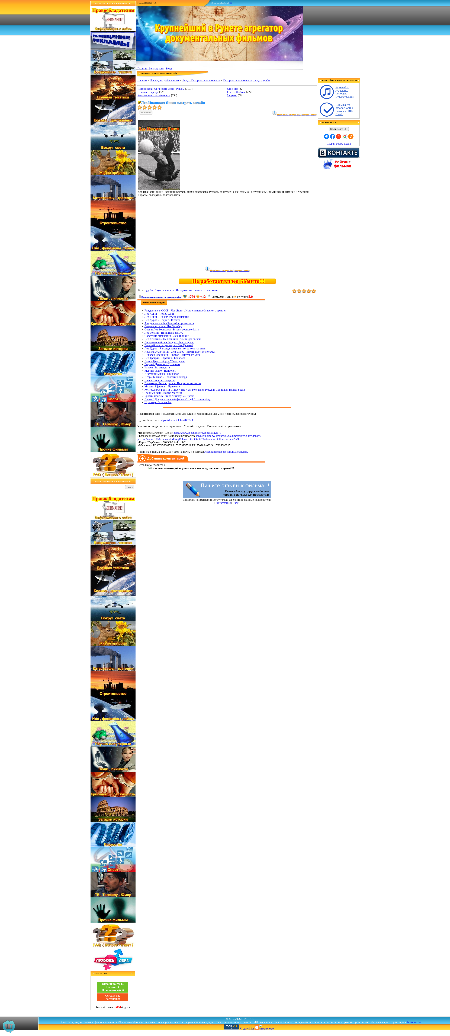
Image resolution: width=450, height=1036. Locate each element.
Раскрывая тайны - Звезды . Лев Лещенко (169, 342)
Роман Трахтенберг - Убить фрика (164, 361)
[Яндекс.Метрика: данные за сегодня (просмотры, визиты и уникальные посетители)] (266, 1027)
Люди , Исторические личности (201, 80)
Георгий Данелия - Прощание (162, 364)
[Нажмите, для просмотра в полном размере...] (159, 189)
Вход (169, 68)
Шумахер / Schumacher (158, 402)
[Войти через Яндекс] (338, 136)
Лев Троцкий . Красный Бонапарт (164, 357)
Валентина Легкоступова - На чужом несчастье (172, 383)
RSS (230, 3)
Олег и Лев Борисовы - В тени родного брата (171, 329)
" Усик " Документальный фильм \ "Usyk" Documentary (177, 399)
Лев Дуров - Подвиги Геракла (162, 319)
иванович (169, 290)
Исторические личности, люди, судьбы (246, 80)
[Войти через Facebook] (332, 136)
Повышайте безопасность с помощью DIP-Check (344, 109)
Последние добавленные (164, 80)
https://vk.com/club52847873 (176, 420)
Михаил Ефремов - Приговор (162, 386)
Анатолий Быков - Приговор (161, 373)
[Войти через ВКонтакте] (326, 136)
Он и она (232, 88)
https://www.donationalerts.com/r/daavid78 (197, 432)
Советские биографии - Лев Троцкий (166, 335)
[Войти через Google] (345, 136)
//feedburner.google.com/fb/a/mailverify (226, 451)
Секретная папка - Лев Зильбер (163, 326)
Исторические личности (190, 290)
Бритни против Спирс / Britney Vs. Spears (169, 395)
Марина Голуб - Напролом (160, 370)
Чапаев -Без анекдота (157, 367)
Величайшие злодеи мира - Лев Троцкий (168, 345)
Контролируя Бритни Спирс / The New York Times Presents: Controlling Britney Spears (194, 389)
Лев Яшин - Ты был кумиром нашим (166, 316)
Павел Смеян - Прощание (159, 380)
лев (209, 290)
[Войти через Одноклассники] (350, 136)
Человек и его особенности (154, 95)
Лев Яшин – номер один (159, 313)
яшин (215, 290)
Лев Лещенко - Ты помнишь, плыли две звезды (172, 338)
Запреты (232, 95)
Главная (142, 68)
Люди (158, 290)
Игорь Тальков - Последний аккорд (165, 376)
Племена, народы (148, 92)
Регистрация (156, 68)
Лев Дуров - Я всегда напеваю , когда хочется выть (174, 348)
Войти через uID (338, 129)
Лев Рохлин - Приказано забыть (163, 332)
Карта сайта (413, 1022)
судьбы (149, 290)
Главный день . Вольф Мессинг (163, 392)
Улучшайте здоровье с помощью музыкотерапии (345, 92)
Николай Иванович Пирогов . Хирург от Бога (172, 354)
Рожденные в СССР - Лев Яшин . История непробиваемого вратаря (185, 310)
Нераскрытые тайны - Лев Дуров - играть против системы (179, 351)
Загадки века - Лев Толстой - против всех (169, 323)
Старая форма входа (339, 143)
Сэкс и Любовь (236, 92)
